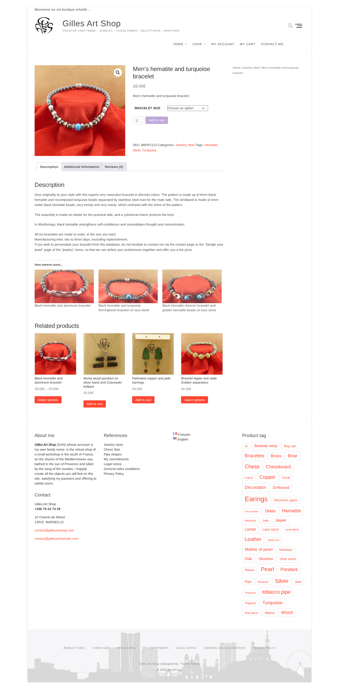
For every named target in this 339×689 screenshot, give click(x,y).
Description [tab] (49, 167)
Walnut (270, 613)
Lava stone (292, 529)
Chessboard (278, 466)
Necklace (285, 549)
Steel (136, 150)
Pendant (289, 569)
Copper (267, 477)
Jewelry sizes (113, 444)
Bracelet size (147, 108)
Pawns (249, 570)
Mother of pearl (259, 549)
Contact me (272, 44)
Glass (270, 510)
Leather (253, 539)
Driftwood (281, 487)
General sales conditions (122, 469)
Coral (286, 477)
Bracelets (254, 455)
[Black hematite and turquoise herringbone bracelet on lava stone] (128, 286)
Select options (48, 400)
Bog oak (290, 446)
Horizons (250, 520)
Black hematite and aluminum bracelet (62, 305)
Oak (248, 558)
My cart (248, 44)
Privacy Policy (114, 473)
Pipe (248, 581)
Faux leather (252, 511)
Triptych (250, 603)
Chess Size (112, 449)
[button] (118, 72)
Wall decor (251, 613)
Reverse (263, 581)
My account (222, 44)
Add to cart (157, 120)
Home (178, 44)
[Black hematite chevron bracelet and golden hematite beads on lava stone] (192, 286)
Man (191, 145)
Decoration (255, 487)
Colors (249, 477)
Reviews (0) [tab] (114, 167)
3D (246, 446)
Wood (287, 612)
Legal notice (113, 464)
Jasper (280, 520)
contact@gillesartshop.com (54, 530)
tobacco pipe (276, 592)
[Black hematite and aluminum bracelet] (64, 286)
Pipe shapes (113, 454)
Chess (252, 466)
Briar (292, 455)
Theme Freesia (190, 664)
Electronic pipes (285, 500)
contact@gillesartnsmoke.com (56, 538)
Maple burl (274, 540)
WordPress (174, 669)
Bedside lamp (265, 446)
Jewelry (180, 145)
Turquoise (149, 150)
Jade (265, 520)
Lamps (250, 529)
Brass (276, 456)
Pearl (267, 569)
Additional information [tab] (81, 167)
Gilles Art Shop (91, 23)
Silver (281, 581)
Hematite (210, 145)
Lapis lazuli (270, 529)
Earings (256, 499)
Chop (197, 44)
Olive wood (288, 559)
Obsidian (266, 559)
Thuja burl (250, 592)
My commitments (116, 459)
